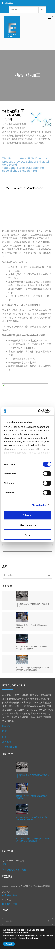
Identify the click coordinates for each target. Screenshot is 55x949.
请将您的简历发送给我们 (14, 869)
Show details (39, 505)
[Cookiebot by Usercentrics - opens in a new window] (38, 411)
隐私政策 (6, 726)
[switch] (47, 473)
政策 (4, 731)
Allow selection (27, 525)
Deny (27, 535)
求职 (4, 864)
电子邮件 (6, 895)
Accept (9, 944)
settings (34, 938)
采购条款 (6, 741)
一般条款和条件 (9, 746)
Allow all (27, 515)
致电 (15, 895)
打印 (4, 736)
